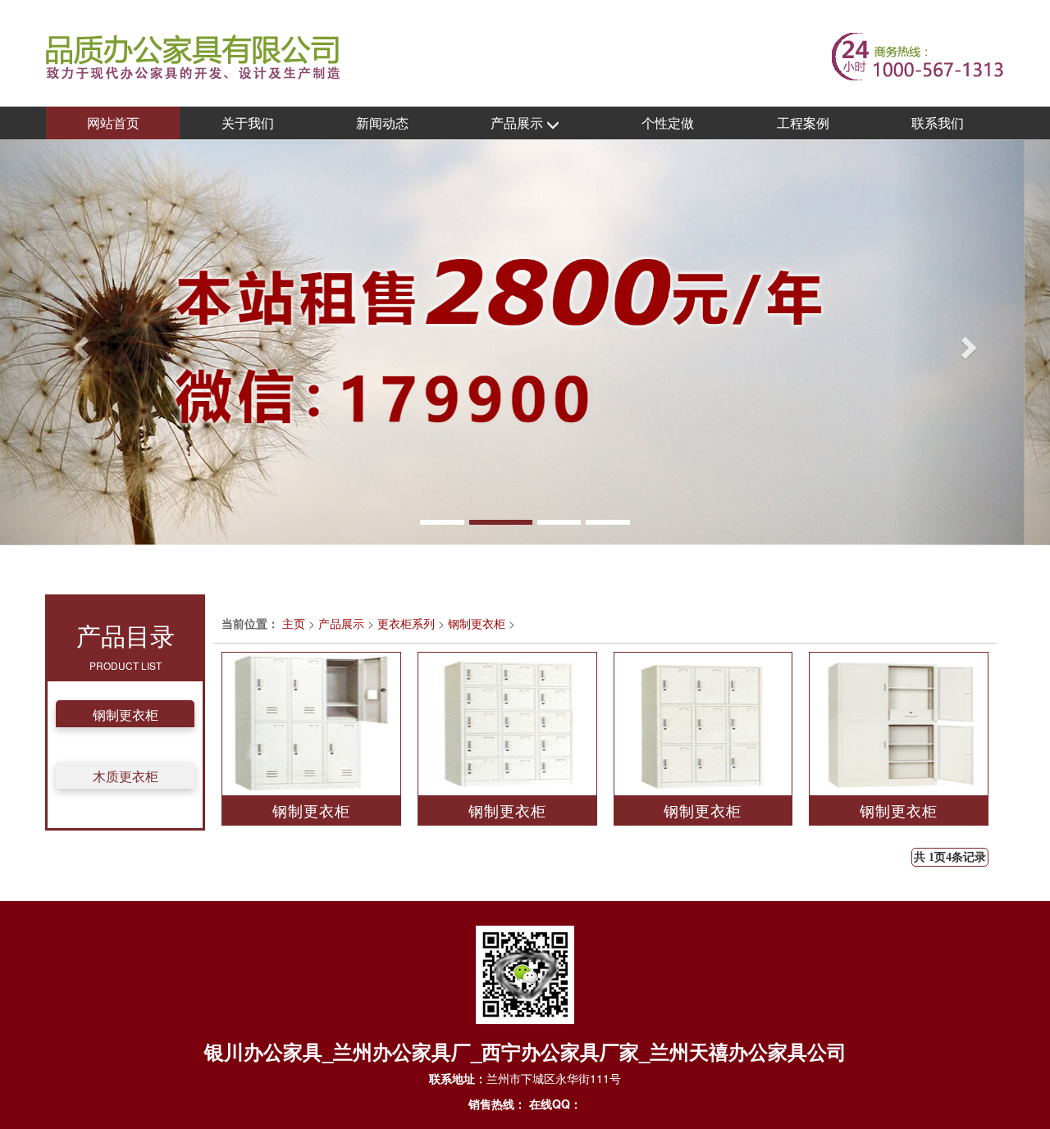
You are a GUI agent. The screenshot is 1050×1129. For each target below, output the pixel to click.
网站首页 (113, 122)
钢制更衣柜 (125, 714)
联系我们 (937, 122)
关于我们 (247, 122)
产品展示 (518, 122)
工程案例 (803, 122)
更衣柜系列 (406, 623)
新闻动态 (382, 122)
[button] (79, 342)
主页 (293, 623)
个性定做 (667, 122)
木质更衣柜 (125, 776)
